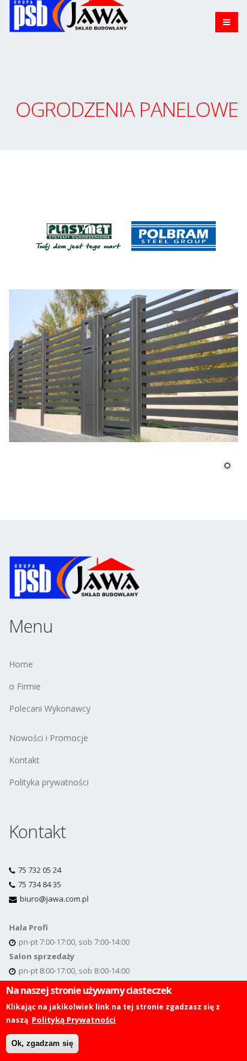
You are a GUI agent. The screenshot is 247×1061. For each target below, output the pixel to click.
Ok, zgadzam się (42, 1043)
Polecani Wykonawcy (50, 708)
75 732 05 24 (39, 869)
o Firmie (25, 686)
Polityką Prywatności (74, 1019)
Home (21, 664)
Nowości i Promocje (48, 737)
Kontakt (24, 760)
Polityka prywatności (49, 782)
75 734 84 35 (39, 884)
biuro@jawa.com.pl (54, 898)
